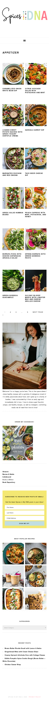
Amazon (6, 471)
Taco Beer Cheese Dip (34, 174)
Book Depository (9, 482)
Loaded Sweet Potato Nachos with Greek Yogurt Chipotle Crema (12, 133)
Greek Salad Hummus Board (13, 214)
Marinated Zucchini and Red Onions (12, 174)
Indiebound (7, 477)
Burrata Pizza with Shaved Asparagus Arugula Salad (12, 256)
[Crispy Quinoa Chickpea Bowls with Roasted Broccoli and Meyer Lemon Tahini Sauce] (36, 564)
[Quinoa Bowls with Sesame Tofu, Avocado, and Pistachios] (36, 586)
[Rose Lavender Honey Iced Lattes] (13, 586)
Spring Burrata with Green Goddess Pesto (35, 256)
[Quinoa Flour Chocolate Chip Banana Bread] (36, 609)
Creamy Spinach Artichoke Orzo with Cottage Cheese (25, 655)
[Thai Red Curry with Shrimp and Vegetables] (13, 564)
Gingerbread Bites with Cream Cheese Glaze (21, 651)
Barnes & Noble (8, 474)
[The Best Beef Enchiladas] (13, 609)
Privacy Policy (35, 697)
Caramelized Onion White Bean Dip (12, 89)
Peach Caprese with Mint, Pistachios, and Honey (35, 215)
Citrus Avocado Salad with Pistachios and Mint (35, 90)
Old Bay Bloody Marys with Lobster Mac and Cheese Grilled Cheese (35, 298)
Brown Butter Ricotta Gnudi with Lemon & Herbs (23, 648)
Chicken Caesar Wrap (13, 664)
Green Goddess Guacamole (10, 296)
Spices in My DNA (24, 18)
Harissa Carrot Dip (34, 130)
